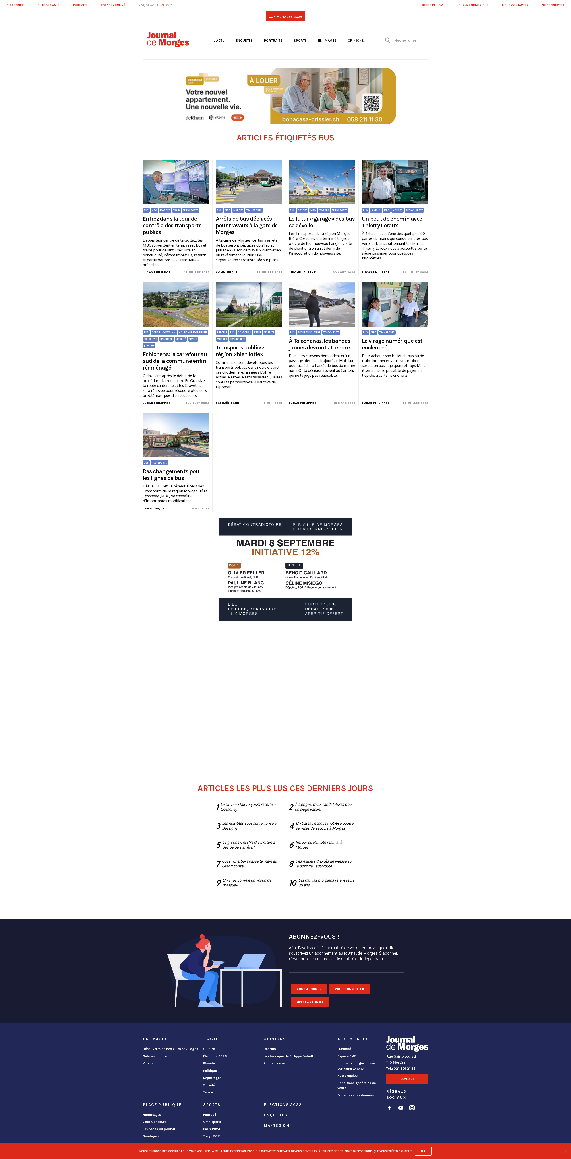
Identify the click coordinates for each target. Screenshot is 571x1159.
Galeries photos (155, 1056)
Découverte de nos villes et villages (170, 1049)
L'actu (219, 40)
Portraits (273, 40)
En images (327, 40)
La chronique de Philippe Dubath (289, 1056)
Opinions (356, 40)
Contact (407, 1079)
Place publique (162, 1104)
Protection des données (355, 1095)
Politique (210, 1071)
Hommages (152, 1115)
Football (209, 1115)
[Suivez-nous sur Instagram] (412, 1108)
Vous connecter (349, 989)
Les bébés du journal (159, 1129)
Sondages (151, 1136)
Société (209, 1085)
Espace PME (346, 1056)
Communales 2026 (285, 16)
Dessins (270, 1049)
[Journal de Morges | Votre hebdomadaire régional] (168, 45)
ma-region (277, 1125)
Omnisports (212, 1122)
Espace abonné (113, 5)
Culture (209, 1049)
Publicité (344, 1049)
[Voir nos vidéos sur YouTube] (400, 1108)
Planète (209, 1063)
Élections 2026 (215, 1056)
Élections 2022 (283, 1104)
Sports (300, 40)
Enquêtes (244, 40)
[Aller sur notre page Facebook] (389, 1109)
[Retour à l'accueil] (407, 1044)
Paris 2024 (211, 1129)
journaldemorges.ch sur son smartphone (356, 1066)
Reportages (212, 1078)
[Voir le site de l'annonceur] (285, 96)
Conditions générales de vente (356, 1085)
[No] (565, 1151)
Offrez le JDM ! (310, 1002)
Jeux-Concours (154, 1122)
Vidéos (148, 1063)
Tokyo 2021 (212, 1136)
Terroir (208, 1092)
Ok (423, 1151)
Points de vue (274, 1063)
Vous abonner (309, 989)
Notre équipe (347, 1076)
